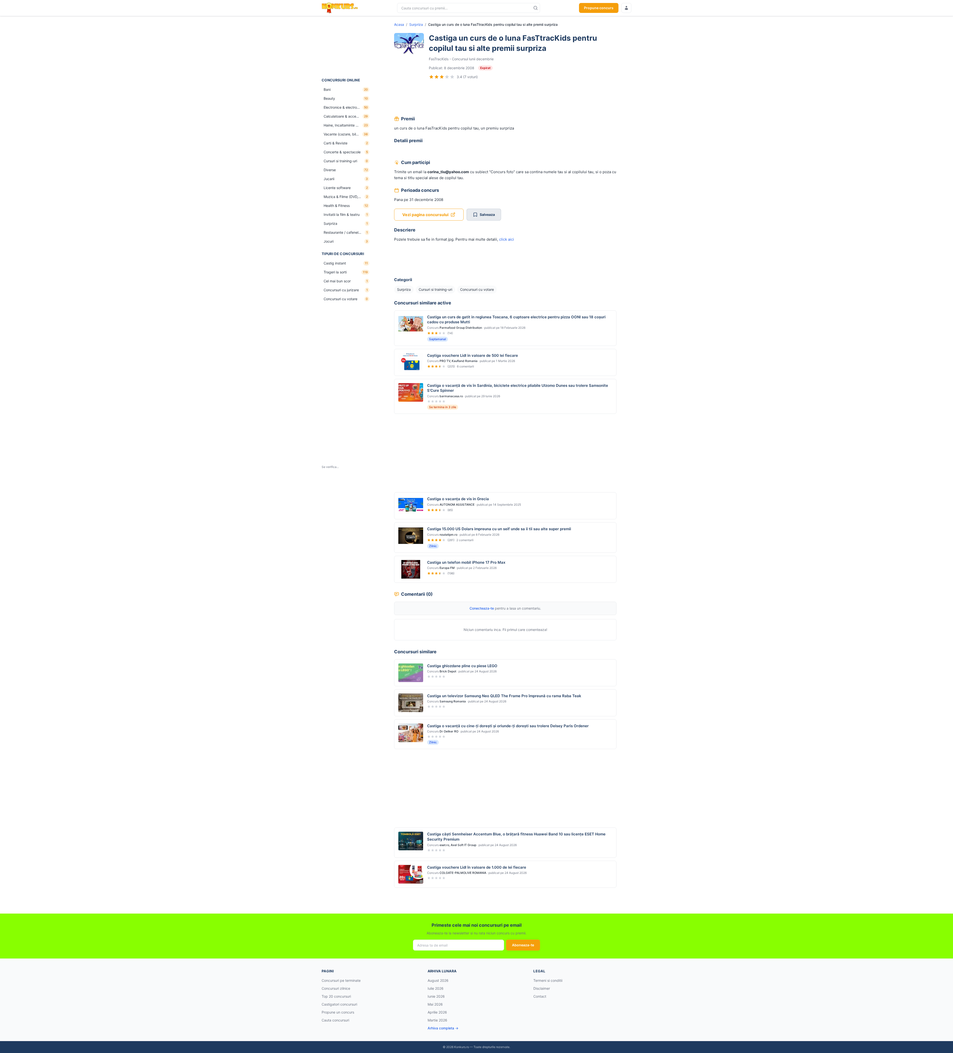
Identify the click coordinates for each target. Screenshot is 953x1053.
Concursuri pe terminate (341, 980)
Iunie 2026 (436, 996)
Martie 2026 (437, 1020)
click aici (507, 239)
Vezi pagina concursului (425, 214)
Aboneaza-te (523, 945)
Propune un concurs (338, 1012)
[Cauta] (535, 7)
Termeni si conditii (547, 980)
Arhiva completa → (443, 1028)
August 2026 (438, 980)
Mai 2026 (435, 1004)
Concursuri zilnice (336, 988)
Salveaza (487, 214)
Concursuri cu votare (477, 289)
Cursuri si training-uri (435, 289)
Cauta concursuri (335, 1020)
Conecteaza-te (482, 608)
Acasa (399, 24)
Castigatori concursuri (339, 1004)
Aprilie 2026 (437, 1012)
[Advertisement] (346, 47)
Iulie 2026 (435, 988)
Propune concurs (598, 8)
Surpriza (416, 24)
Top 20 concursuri (336, 996)
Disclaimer (541, 988)
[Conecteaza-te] (626, 8)
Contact (539, 996)
